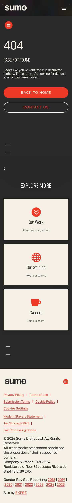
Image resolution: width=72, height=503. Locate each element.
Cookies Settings (16, 408)
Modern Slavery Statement (23, 416)
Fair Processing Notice (20, 430)
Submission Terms (17, 401)
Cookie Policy (45, 401)
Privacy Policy (14, 394)
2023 (40, 484)
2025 (61, 484)
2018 (51, 479)
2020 (8, 484)
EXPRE (21, 493)
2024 (50, 484)
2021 (18, 484)
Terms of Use (38, 394)
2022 (29, 484)
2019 (61, 479)
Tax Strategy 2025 (16, 423)
